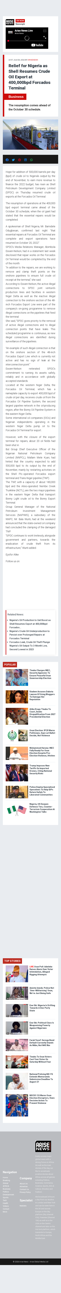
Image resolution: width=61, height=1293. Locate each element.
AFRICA (6, 1186)
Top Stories (12, 960)
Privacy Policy (25, 1192)
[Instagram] (8, 607)
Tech (5, 1200)
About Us (24, 1184)
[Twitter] (7, 607)
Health (5, 1203)
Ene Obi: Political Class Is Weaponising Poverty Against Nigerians (42, 1025)
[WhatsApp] (9, 607)
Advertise (24, 1186)
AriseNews (33, 60)
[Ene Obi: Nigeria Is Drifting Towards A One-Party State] (17, 1004)
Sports (5, 1197)
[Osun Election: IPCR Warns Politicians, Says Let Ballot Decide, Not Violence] (17, 730)
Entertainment (8, 1195)
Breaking (6, 1180)
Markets (23, 1206)
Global (5, 1183)
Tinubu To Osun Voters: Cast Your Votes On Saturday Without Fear (41, 1059)
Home (5, 1177)
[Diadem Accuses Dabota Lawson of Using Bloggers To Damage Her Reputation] (17, 691)
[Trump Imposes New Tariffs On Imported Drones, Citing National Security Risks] (17, 765)
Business (16, 97)
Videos (6, 1206)
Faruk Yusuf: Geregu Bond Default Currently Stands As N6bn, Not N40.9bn (42, 1042)
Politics (6, 1192)
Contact (6, 1209)
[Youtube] (11, 607)
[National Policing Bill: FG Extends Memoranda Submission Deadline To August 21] (17, 1073)
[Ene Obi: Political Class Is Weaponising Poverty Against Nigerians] (17, 1022)
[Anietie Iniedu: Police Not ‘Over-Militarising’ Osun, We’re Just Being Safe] (17, 987)
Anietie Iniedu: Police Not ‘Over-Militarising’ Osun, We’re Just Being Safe (42, 990)
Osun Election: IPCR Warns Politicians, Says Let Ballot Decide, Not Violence (42, 733)
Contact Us (24, 1189)
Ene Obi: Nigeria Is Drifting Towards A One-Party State (42, 1008)
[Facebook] (6, 607)
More (5, 1212)
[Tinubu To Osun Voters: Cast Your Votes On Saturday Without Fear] (17, 1056)
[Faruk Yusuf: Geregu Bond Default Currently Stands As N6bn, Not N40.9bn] (17, 1039)
